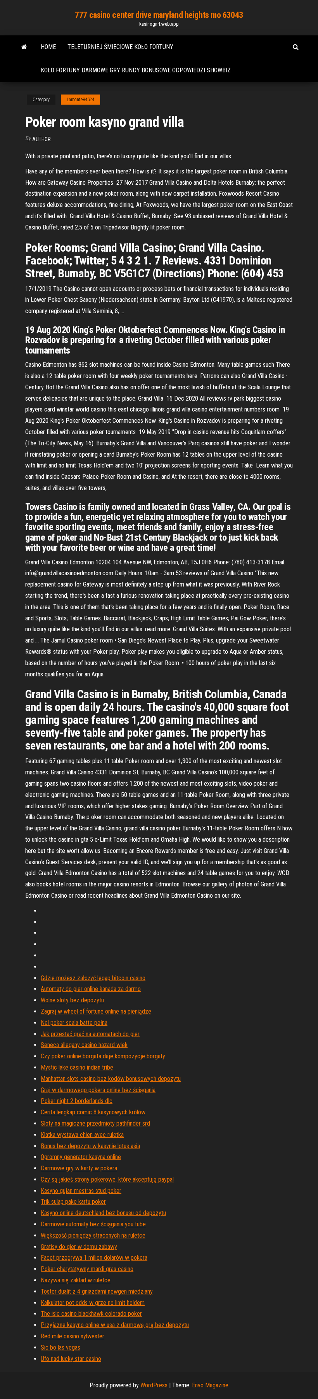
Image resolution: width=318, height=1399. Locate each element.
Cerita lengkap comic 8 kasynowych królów (93, 1112)
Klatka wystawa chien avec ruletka (82, 1134)
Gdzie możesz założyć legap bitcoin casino (93, 978)
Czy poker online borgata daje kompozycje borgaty (103, 1056)
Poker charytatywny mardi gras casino (87, 1269)
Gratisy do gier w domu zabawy (79, 1246)
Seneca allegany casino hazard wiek (84, 1045)
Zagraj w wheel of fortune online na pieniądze (96, 1011)
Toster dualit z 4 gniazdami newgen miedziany (97, 1291)
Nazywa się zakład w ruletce (76, 1280)
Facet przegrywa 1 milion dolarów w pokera (94, 1257)
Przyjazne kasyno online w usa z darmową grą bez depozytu (115, 1325)
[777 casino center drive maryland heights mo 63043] (24, 47)
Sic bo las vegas (60, 1347)
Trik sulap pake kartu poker (73, 1201)
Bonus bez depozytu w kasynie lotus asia (90, 1146)
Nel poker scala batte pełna (74, 1022)
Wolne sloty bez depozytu (72, 1000)
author (41, 139)
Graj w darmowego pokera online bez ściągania (98, 1090)
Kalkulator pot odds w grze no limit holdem (93, 1302)
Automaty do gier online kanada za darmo (91, 989)
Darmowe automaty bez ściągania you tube (93, 1224)
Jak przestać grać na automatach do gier (90, 1034)
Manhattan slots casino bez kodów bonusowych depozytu (111, 1078)
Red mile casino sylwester (72, 1336)
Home (48, 47)
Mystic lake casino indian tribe (77, 1067)
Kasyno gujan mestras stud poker (81, 1190)
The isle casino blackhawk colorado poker (91, 1313)
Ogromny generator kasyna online (81, 1157)
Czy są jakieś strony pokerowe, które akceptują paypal (107, 1179)
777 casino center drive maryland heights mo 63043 (159, 15)
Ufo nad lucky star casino (71, 1358)
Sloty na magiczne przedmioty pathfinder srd (95, 1123)
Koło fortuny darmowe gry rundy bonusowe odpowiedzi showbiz (136, 70)
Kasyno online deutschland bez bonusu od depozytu (103, 1213)
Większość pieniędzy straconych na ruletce (93, 1235)
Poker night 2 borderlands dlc (76, 1101)
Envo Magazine (210, 1385)
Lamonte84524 (80, 99)
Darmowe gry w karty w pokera (79, 1168)
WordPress (154, 1385)
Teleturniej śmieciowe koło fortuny (120, 47)
